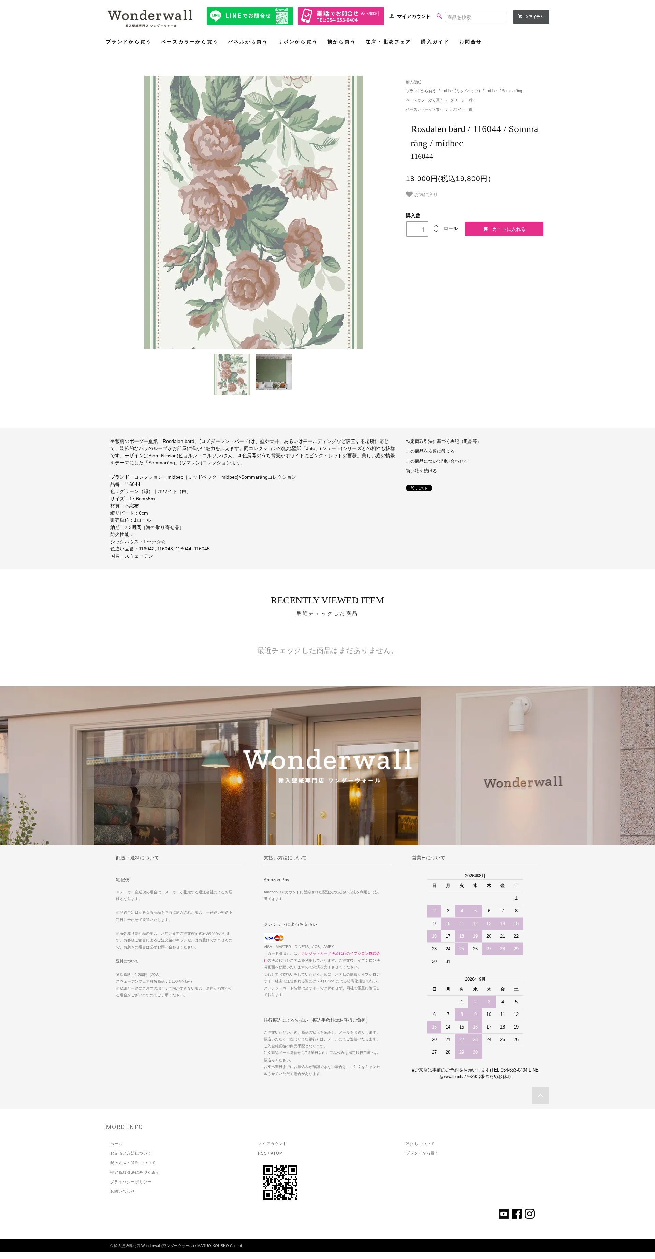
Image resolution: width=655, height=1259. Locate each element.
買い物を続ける (421, 470)
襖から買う (342, 41)
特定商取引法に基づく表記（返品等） (443, 441)
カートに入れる (509, 228)
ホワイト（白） (463, 109)
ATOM (277, 1153)
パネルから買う (248, 41)
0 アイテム (535, 17)
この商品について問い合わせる (437, 461)
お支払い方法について (130, 1153)
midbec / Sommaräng (504, 91)
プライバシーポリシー (130, 1182)
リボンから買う (298, 41)
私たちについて (420, 1144)
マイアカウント (414, 16)
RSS (262, 1153)
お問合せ (470, 41)
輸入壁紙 (413, 82)
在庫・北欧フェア (388, 41)
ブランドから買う (128, 41)
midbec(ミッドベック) (462, 91)
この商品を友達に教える (430, 451)
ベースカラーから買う (189, 41)
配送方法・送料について (133, 1163)
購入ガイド (435, 41)
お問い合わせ (122, 1191)
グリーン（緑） (463, 100)
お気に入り (425, 194)
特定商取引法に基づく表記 (135, 1172)
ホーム (116, 1144)
